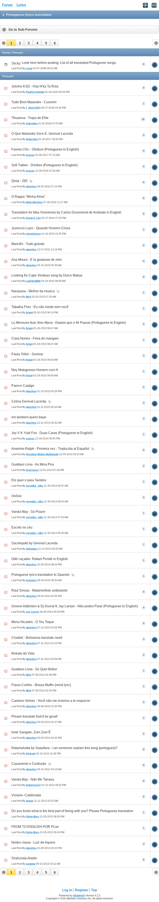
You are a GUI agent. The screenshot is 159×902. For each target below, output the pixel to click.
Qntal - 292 (19, 181)
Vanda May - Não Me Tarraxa (32, 779)
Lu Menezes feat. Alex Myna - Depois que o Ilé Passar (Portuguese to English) (68, 322)
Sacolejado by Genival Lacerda (34, 543)
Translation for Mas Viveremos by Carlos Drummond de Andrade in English (66, 212)
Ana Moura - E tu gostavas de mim (36, 259)
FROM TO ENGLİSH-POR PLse (35, 826)
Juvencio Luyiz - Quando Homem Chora (40, 228)
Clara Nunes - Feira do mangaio (35, 338)
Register (81, 890)
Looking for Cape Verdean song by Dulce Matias (46, 275)
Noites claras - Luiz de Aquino (33, 842)
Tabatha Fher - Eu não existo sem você (40, 307)
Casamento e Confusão (28, 763)
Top (94, 890)
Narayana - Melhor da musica (33, 291)
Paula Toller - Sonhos (27, 354)
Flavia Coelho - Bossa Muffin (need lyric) (41, 685)
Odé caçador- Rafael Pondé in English (39, 559)
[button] (11, 42)
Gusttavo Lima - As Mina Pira (32, 464)
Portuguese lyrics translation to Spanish (40, 574)
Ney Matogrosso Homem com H (34, 370)
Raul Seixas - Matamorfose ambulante (39, 590)
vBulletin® (79, 895)
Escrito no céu (21, 527)
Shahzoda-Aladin (24, 858)
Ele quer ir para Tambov (28, 480)
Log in (67, 890)
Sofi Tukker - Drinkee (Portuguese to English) (44, 165)
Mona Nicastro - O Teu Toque (32, 622)
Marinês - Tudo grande (28, 244)
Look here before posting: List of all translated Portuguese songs (69, 62)
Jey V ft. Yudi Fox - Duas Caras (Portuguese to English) (52, 433)
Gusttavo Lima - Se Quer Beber (34, 669)
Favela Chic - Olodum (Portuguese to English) (45, 149)
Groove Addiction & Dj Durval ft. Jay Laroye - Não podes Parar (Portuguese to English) (74, 606)
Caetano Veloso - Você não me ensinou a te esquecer (50, 700)
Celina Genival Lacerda (28, 401)
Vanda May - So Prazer (28, 511)
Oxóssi (16, 496)
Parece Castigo (22, 385)
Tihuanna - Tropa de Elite (29, 118)
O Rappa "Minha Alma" (28, 196)
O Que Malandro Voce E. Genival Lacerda (42, 133)
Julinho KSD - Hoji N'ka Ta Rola (34, 86)
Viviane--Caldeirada (26, 795)
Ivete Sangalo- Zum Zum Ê (31, 732)
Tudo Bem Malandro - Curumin (34, 102)
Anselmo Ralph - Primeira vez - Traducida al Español (50, 448)
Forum (7, 5)
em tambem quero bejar (28, 417)
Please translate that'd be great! (34, 716)
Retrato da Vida (22, 653)
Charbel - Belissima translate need (36, 637)
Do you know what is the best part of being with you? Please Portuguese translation (72, 811)
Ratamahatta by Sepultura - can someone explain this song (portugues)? (64, 748)
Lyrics (21, 5)
